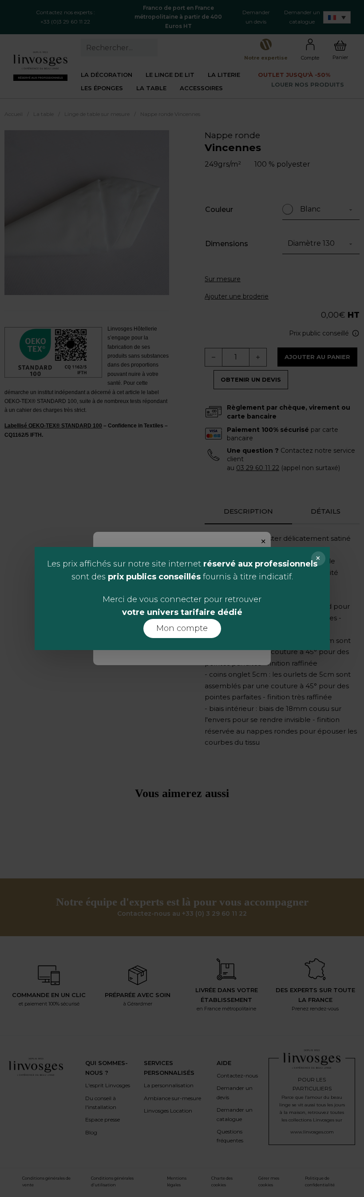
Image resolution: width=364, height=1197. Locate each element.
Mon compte (182, 628)
